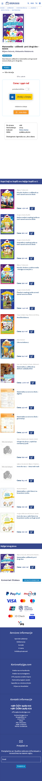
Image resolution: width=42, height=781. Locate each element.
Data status (5, 10)
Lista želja (22, 112)
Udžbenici (10, 8)
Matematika (16, 10)
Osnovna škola (21, 8)
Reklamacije (21, 642)
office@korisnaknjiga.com (21, 712)
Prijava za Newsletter (21, 686)
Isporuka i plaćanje (21, 639)
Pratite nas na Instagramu (21, 674)
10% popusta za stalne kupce (21, 677)
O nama (21, 648)
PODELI (6, 68)
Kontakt (21, 645)
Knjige (2, 8)
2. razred (33, 8)
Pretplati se (21, 766)
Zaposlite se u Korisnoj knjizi (21, 683)
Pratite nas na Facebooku (21, 670)
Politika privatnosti (21, 651)
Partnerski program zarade (21, 680)
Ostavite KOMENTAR (31, 580)
